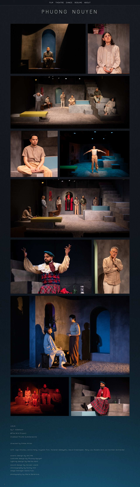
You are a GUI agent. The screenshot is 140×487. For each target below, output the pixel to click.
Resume (78, 2)
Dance (69, 2)
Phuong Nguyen (70, 12)
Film (51, 2)
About (87, 2)
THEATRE (60, 2)
